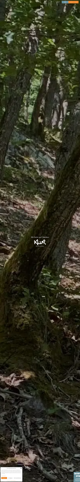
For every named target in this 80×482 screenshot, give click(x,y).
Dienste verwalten (4, 475)
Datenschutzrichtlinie (13, 480)
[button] (21, 468)
